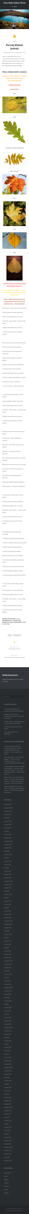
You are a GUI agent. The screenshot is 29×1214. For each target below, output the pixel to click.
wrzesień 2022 (8, 924)
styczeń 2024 (7, 871)
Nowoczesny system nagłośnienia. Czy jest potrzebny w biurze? (14, 772)
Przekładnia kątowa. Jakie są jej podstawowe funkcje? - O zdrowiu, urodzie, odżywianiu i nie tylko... (13, 748)
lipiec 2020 (7, 997)
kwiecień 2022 (7, 941)
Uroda (14, 41)
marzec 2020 (7, 1011)
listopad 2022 (7, 917)
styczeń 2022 (7, 951)
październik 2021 (8, 961)
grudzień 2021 (8, 954)
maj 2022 (6, 937)
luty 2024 (6, 867)
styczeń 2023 (7, 911)
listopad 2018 (7, 1064)
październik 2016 (8, 1147)
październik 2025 (8, 808)
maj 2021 (6, 977)
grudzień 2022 (8, 914)
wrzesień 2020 (8, 991)
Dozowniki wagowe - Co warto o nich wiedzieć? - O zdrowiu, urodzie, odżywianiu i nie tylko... (13, 759)
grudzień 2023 (8, 874)
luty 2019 (6, 1054)
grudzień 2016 (8, 1140)
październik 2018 (8, 1067)
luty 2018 (6, 1094)
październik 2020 (8, 987)
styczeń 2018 (7, 1097)
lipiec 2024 (7, 851)
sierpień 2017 (7, 1114)
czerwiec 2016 (8, 1160)
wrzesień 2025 (8, 811)
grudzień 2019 (8, 1021)
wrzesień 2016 (8, 1150)
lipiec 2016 (7, 1157)
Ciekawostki (7, 1173)
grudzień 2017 (8, 1100)
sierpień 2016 (7, 1154)
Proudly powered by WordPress (14, 1208)
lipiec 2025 (7, 818)
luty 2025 (6, 831)
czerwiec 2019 (8, 1040)
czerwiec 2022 (8, 934)
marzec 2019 (7, 1050)
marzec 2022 (7, 944)
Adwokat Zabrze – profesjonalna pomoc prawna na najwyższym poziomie (14, 722)
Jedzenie (6, 1183)
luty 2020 (6, 1014)
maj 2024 (6, 858)
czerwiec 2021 (8, 974)
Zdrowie (6, 1193)
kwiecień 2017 (7, 1127)
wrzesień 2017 (8, 1110)
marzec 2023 (7, 904)
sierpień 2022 (7, 927)
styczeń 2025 (7, 834)
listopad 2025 (7, 804)
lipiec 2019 (7, 1037)
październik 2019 (8, 1027)
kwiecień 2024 (7, 861)
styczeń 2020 (7, 1017)
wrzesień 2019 (8, 1031)
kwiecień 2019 (7, 1047)
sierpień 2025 (7, 814)
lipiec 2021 (7, 971)
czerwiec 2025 (8, 821)
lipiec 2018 (7, 1077)
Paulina (10, 52)
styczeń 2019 (7, 1057)
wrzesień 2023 (8, 884)
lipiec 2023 (7, 891)
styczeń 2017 (7, 1137)
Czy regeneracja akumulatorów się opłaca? (13, 727)
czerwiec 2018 (8, 1080)
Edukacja (6, 1179)
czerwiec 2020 (8, 1001)
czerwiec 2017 (8, 1120)
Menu (15, 6)
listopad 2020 (7, 984)
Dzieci (5, 1176)
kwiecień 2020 (7, 1007)
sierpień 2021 (7, 967)
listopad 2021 (7, 957)
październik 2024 (8, 841)
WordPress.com (19, 1210)
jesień (9, 635)
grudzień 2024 (8, 838)
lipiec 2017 (7, 1117)
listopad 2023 (7, 877)
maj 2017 (6, 1124)
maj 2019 (6, 1044)
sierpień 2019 (7, 1034)
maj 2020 (6, 1004)
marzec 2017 (7, 1130)
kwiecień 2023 (7, 901)
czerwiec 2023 (8, 894)
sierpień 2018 (7, 1074)
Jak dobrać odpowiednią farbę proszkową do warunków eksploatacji (13, 710)
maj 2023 (6, 897)
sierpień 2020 (7, 994)
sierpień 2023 (7, 887)
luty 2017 (6, 1134)
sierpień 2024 (7, 848)
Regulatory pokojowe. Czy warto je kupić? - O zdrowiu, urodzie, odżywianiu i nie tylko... (14, 788)
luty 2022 (6, 947)
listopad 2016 (7, 1144)
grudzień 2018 (8, 1060)
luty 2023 (6, 907)
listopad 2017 (7, 1104)
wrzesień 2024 (8, 844)
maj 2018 (6, 1084)
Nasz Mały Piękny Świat (15, 2)
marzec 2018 (7, 1090)
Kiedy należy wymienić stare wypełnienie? (11, 733)
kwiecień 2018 (7, 1087)
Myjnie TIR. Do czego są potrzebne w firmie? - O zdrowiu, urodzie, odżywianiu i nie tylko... (14, 779)
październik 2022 (8, 921)
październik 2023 (8, 881)
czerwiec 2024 (8, 854)
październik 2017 (8, 1107)
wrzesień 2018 (8, 1070)
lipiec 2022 (7, 931)
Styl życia (6, 1186)
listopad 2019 (7, 1024)
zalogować (11, 679)
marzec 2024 (7, 864)
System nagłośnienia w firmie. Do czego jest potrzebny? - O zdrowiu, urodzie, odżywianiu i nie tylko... (14, 768)
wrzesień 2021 (8, 964)
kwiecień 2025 (7, 824)
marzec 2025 (7, 828)
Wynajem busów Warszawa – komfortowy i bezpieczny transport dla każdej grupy (14, 716)
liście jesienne (17, 635)
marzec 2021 (7, 981)
